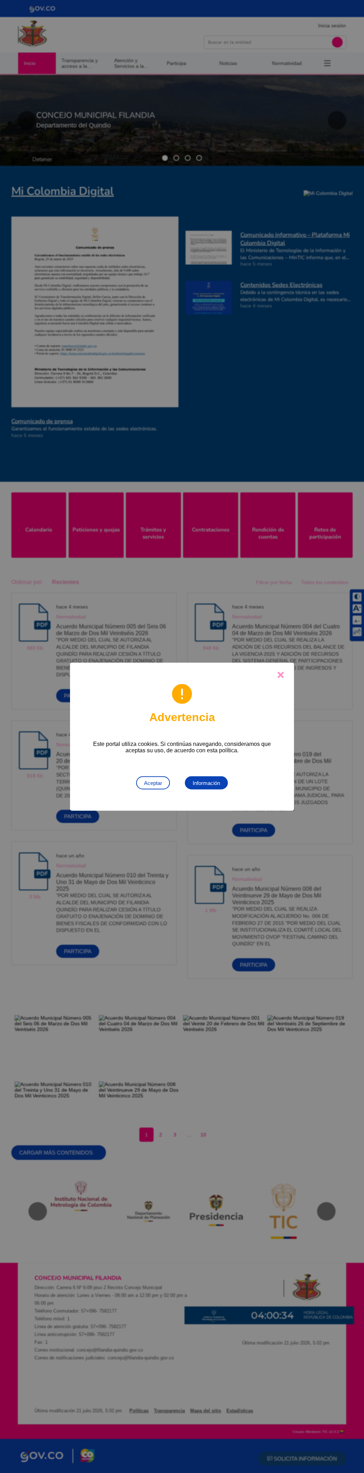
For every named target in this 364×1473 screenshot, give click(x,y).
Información (206, 783)
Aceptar (153, 783)
